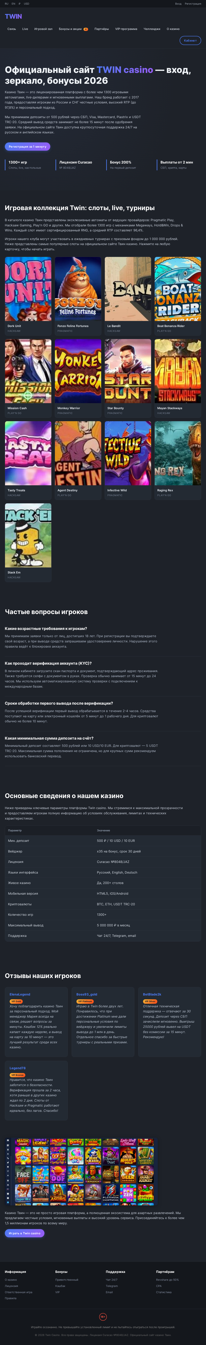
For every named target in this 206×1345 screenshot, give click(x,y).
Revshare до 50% (167, 1279)
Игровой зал (43, 29)
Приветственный (66, 1279)
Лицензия (11, 1286)
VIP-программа (126, 29)
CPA (159, 1286)
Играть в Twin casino (24, 1233)
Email (109, 1292)
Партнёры (102, 29)
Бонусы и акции (73, 29)
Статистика (164, 1292)
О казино (173, 29)
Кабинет (190, 40)
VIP (57, 1292)
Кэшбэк (60, 1286)
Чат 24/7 (111, 1279)
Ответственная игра (18, 1292)
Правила (10, 1298)
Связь (11, 29)
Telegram (112, 1286)
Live (25, 29)
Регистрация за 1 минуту (27, 146)
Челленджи (152, 29)
